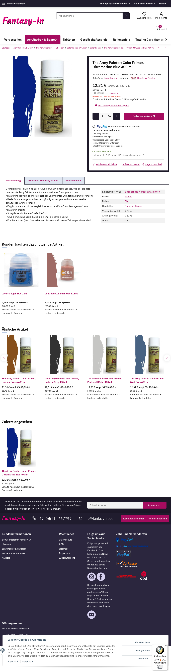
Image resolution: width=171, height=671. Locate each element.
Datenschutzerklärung (51, 505)
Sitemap (63, 548)
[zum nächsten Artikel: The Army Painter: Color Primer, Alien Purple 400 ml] (165, 47)
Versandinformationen (14, 553)
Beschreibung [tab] (13, 180)
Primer (128, 196)
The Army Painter (134, 206)
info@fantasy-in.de (98, 518)
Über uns (6, 544)
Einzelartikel (131, 191)
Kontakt (163, 3)
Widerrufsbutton (158, 518)
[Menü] (166, 646)
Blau (127, 201)
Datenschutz (65, 539)
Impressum (65, 553)
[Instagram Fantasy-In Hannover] (91, 576)
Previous (4, 358)
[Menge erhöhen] (116, 116)
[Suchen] (126, 15)
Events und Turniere (144, 3)
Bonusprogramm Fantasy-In (115, 3)
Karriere (6, 557)
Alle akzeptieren (142, 642)
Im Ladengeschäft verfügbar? (113, 105)
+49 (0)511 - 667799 (54, 518)
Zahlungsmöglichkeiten (14, 548)
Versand (114, 93)
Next (167, 358)
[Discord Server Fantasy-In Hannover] (91, 614)
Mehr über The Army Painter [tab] (43, 180)
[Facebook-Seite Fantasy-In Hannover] (101, 576)
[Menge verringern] (96, 116)
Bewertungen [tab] (73, 180)
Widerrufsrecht (67, 557)
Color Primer (110, 77)
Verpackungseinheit (149, 191)
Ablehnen (143, 658)
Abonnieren (154, 505)
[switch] (160, 667)
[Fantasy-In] (23, 21)
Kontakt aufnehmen (133, 518)
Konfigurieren (143, 650)
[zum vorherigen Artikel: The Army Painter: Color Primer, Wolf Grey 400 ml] (158, 47)
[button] (161, 16)
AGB (61, 544)
